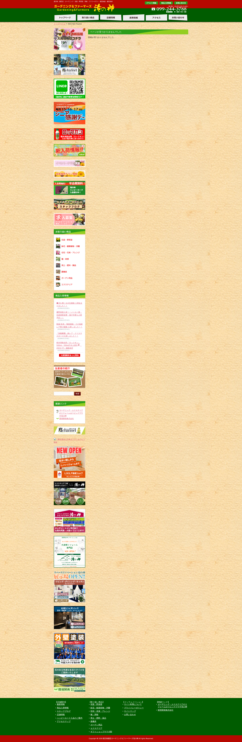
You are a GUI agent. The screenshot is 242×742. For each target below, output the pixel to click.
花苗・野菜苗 (96, 704)
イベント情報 (151, 2)
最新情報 (61, 704)
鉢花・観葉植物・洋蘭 (100, 708)
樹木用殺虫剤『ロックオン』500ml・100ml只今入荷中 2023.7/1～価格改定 (69, 345)
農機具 (93, 721)
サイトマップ (130, 711)
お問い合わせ (181, 2)
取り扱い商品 (87, 17)
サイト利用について (133, 704)
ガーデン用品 (96, 725)
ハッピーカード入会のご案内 (69, 718)
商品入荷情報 (63, 708)
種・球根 (94, 714)
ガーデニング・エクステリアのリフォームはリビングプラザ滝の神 (71, 413)
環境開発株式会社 (66, 418)
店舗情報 (110, 17)
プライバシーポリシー (134, 708)
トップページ (65, 17)
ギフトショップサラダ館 (101, 732)
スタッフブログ (64, 711)
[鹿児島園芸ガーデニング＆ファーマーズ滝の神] (85, 11)
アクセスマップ (64, 721)
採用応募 (133, 17)
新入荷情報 (166, 2)
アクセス (155, 17)
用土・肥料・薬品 (98, 718)
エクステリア (96, 728)
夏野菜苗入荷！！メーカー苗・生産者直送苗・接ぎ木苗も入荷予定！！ (69, 315)
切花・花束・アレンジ (100, 711)
